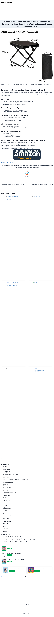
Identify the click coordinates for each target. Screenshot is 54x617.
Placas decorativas (7, 508)
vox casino (5, 529)
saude (4, 516)
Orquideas (5, 507)
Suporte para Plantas (7, 521)
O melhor (5, 505)
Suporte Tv (5, 523)
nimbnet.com (6, 503)
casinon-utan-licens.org (8, 480)
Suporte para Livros (7, 520)
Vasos (4, 526)
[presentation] (13, 236)
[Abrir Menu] (52, 2)
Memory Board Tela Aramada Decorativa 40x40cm (42, 183)
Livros (4, 497)
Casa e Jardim (6, 477)
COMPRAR (9, 548)
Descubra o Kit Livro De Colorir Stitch (10, 536)
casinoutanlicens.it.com (8, 482)
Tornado (27, 176)
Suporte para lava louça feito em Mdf (10, 538)
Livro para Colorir (6, 495)
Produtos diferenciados (8, 511)
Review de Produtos (7, 515)
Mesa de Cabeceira (7, 498)
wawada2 (5, 531)
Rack (4, 513)
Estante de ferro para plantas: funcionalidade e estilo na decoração (17, 539)
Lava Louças (5, 494)
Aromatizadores (6, 471)
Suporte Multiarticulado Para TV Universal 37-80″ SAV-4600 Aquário (13, 184)
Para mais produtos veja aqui (7, 162)
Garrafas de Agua (7, 490)
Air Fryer (5, 466)
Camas (4, 476)
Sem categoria (6, 518)
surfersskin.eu (6, 524)
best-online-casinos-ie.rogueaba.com (11, 472)
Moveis (4, 502)
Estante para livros (7, 487)
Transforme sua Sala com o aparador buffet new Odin (14, 541)
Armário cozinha (6, 469)
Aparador (5, 468)
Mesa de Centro (6, 500)
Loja (3, 543)
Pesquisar (3, 458)
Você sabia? (5, 528)
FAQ (4, 489)
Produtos (5, 510)
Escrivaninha (5, 485)
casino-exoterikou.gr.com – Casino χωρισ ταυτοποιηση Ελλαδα (16, 479)
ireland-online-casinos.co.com (9, 492)
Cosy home (5, 484)
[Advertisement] (27, 12)
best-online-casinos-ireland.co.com (10, 474)
